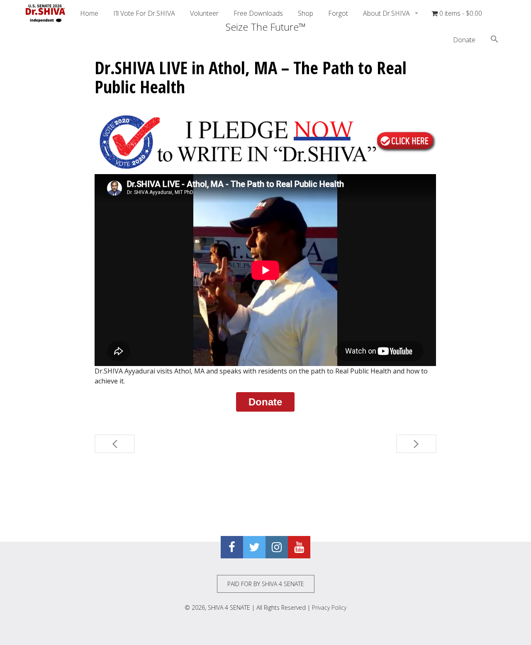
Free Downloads (258, 13)
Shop (305, 13)
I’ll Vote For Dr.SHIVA (144, 13)
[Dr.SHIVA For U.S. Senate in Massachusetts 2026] (46, 13)
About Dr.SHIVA (387, 13)
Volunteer (204, 13)
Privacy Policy (329, 607)
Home (89, 13)
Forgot (338, 13)
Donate (464, 39)
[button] (494, 40)
